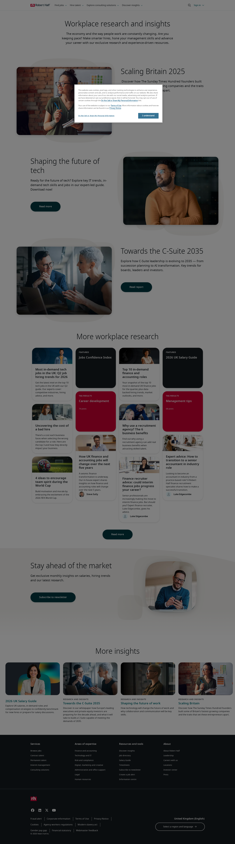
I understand (148, 116)
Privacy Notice (115, 108)
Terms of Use (116, 106)
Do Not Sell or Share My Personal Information (119, 101)
